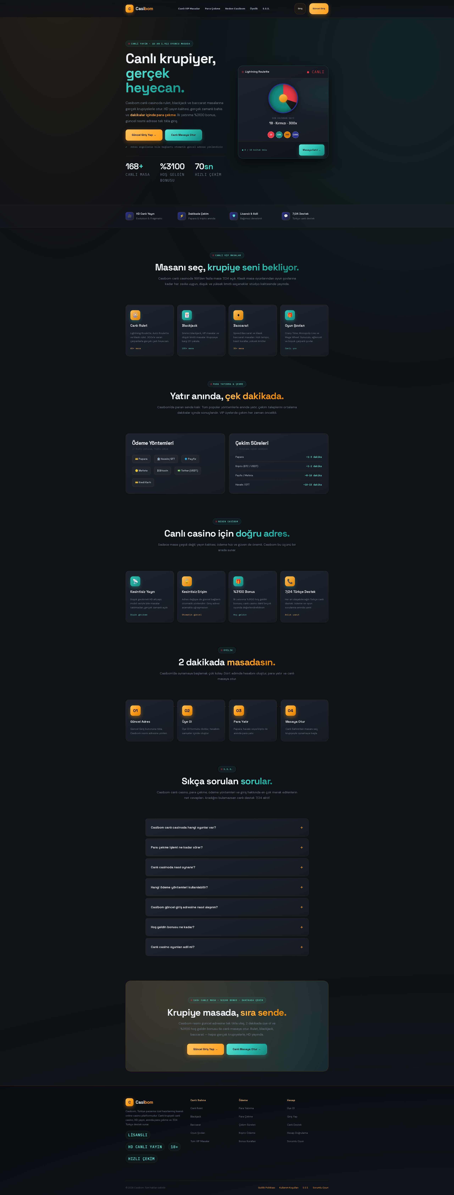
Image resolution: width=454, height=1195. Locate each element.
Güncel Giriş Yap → (144, 135)
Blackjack (195, 1116)
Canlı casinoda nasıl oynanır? (173, 867)
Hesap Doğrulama (297, 1132)
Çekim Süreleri (247, 1124)
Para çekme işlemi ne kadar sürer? (177, 847)
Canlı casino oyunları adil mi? (173, 947)
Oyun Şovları (197, 1132)
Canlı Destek (294, 1124)
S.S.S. (266, 8)
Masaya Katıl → (312, 149)
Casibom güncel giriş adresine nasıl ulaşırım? (184, 907)
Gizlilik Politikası (266, 1187)
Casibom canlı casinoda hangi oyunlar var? (183, 827)
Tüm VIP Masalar (199, 1141)
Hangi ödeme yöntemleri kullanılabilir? (179, 887)
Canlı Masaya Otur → (247, 1049)
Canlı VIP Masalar (189, 8)
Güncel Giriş (319, 8)
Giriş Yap (292, 1116)
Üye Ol (291, 1108)
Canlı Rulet (196, 1108)
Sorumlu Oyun (295, 1141)
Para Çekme (212, 8)
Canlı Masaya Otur (183, 135)
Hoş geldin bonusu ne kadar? (172, 927)
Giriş (300, 8)
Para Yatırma (246, 1108)
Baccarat (195, 1124)
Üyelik (254, 8)
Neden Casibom (235, 8)
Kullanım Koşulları (288, 1187)
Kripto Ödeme (247, 1132)
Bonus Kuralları (247, 1141)
